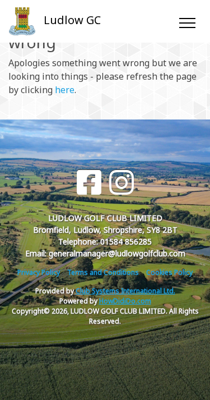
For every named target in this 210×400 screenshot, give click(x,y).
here (64, 90)
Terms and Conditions (103, 272)
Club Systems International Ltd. (125, 291)
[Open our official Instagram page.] (121, 183)
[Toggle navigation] (186, 21)
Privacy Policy (38, 272)
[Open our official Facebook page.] (89, 183)
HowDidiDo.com (125, 301)
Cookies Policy (169, 272)
